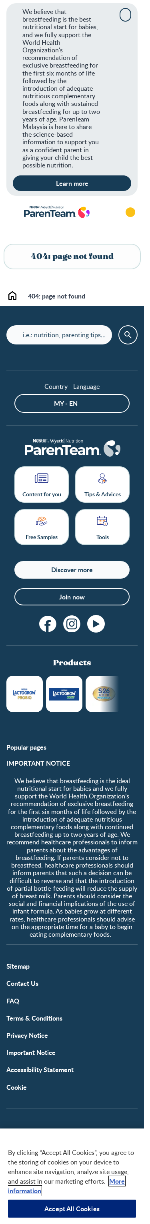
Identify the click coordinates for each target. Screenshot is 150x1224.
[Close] (125, 15)
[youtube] (96, 624)
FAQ (12, 1001)
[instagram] (72, 624)
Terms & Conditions (34, 1018)
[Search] (108, 212)
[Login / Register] (130, 212)
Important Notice (31, 1052)
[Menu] (12, 212)
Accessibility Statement (40, 1069)
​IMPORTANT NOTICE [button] (38, 763)
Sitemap (18, 966)
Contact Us (22, 983)
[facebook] (48, 624)
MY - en (66, 403)
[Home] (56, 212)
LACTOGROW (24, 694)
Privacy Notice (27, 1035)
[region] (72, 1176)
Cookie (16, 1087)
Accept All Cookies (72, 1208)
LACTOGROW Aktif (64, 694)
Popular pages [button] (26, 747)
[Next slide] (119, 694)
